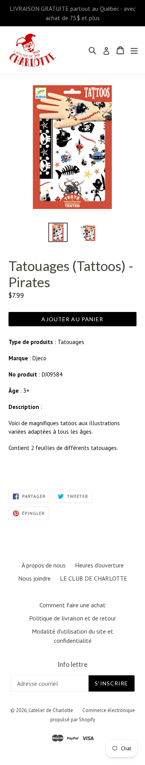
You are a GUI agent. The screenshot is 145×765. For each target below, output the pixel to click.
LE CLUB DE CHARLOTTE (93, 578)
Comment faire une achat (72, 605)
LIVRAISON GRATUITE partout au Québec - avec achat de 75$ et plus (73, 13)
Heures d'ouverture (99, 565)
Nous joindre (34, 578)
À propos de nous (44, 565)
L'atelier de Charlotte (51, 710)
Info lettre (72, 664)
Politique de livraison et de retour (72, 618)
